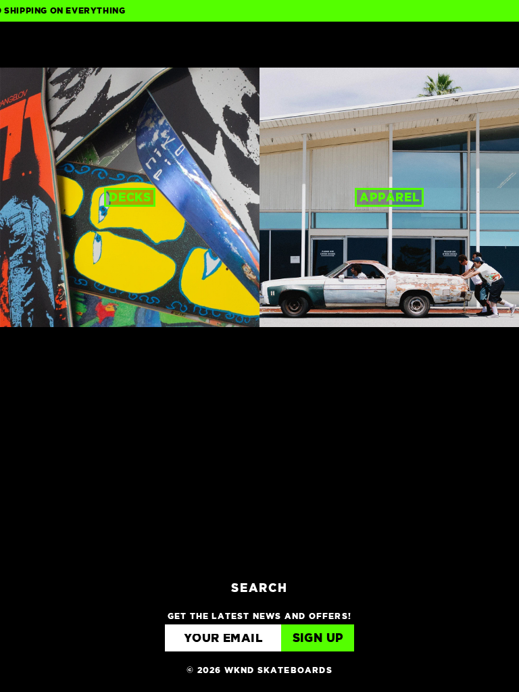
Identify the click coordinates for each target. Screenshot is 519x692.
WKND (260, 45)
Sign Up (318, 639)
